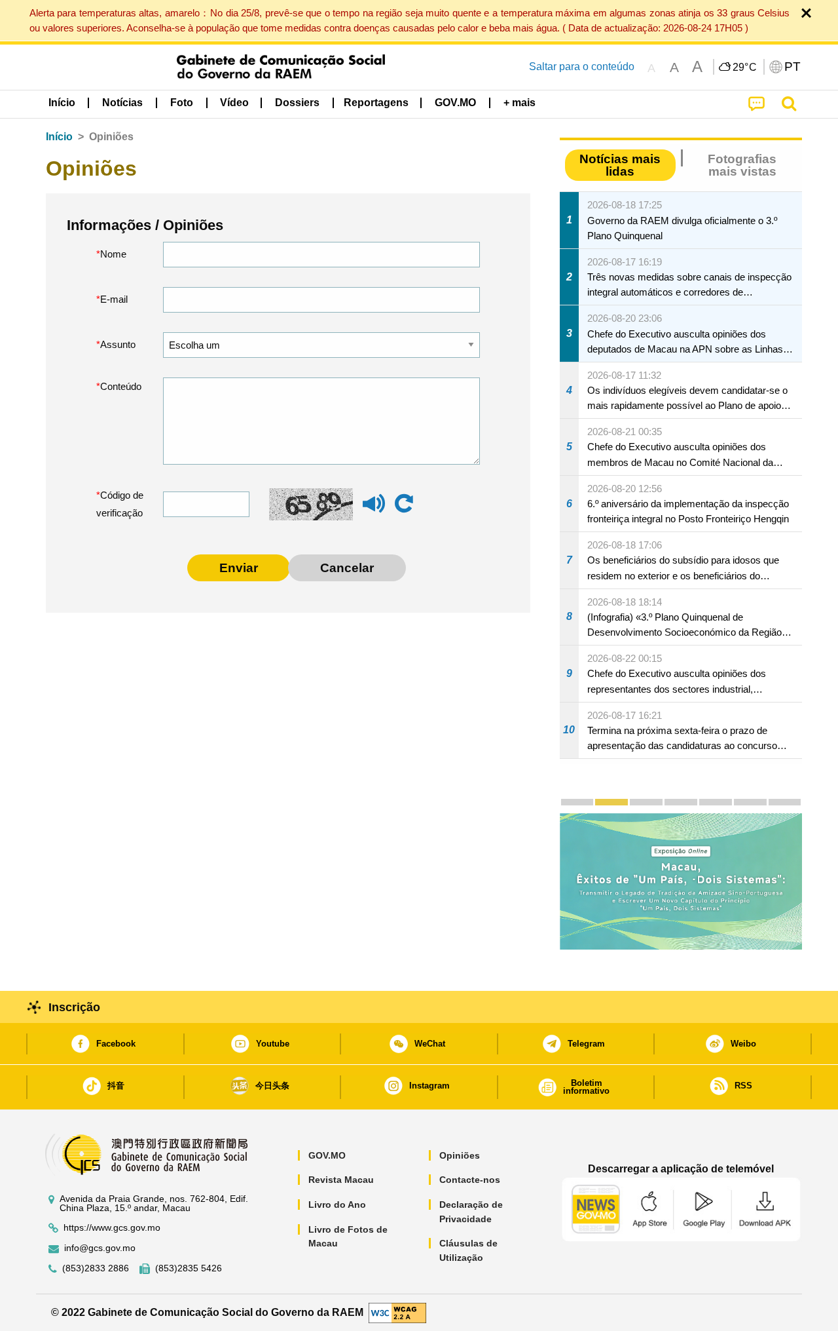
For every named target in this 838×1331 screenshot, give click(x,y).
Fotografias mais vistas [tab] (742, 165)
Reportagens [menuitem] (376, 102)
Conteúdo (120, 386)
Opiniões (459, 1155)
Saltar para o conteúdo (581, 66)
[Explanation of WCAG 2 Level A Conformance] (397, 1311)
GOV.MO (327, 1155)
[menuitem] (122, 102)
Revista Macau (341, 1179)
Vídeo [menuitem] (234, 102)
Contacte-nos (469, 1179)
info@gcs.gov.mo (100, 1248)
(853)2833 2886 (95, 1268)
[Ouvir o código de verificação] (374, 509)
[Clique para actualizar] (404, 504)
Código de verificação (119, 504)
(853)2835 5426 (188, 1268)
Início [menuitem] (61, 102)
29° (745, 67)
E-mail (114, 299)
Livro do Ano (337, 1204)
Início (59, 136)
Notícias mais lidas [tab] (620, 165)
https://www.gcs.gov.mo (112, 1228)
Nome (113, 254)
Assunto (118, 344)
